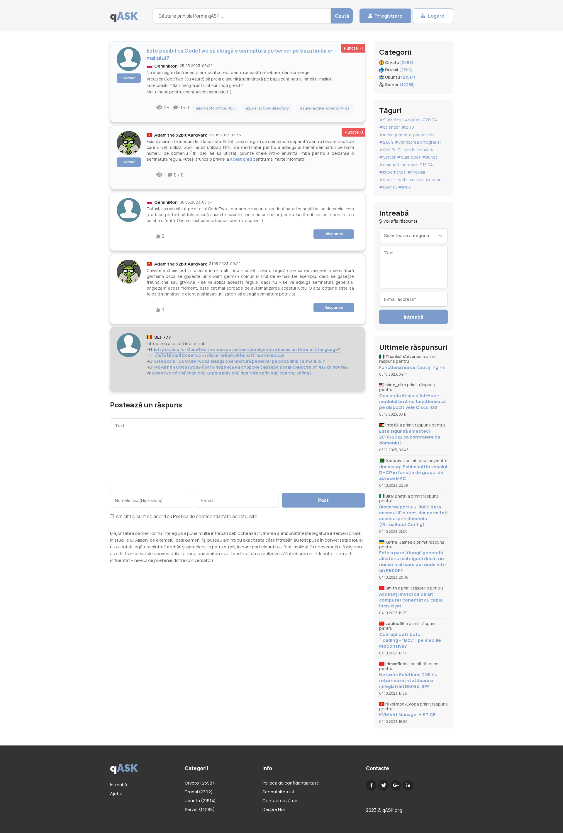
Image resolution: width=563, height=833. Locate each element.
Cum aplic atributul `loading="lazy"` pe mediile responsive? (410, 640)
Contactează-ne (279, 800)
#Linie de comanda (416, 149)
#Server (387, 157)
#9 (382, 119)
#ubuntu (388, 187)
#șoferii (412, 119)
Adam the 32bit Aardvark (180, 135)
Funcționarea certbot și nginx (412, 367)
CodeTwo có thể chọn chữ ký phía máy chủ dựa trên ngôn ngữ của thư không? (232, 373)
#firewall (416, 172)
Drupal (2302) (199, 792)
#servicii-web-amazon (401, 179)
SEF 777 (162, 337)
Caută (342, 16)
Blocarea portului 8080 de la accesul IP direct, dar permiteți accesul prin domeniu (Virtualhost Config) (413, 516)
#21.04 (386, 142)
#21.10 (407, 127)
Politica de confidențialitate (202, 516)
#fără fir (387, 149)
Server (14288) (200, 809)
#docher (434, 179)
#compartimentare (398, 164)
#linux (404, 187)
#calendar (389, 127)
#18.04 (426, 164)
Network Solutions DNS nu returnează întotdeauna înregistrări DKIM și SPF (408, 680)
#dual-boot (408, 157)
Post (323, 500)
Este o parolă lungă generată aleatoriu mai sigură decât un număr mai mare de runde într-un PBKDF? (413, 561)
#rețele (395, 119)
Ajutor (116, 793)
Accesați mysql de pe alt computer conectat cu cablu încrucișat (411, 600)
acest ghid (241, 159)
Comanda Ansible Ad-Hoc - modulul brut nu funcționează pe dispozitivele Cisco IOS (412, 401)
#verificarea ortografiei (418, 142)
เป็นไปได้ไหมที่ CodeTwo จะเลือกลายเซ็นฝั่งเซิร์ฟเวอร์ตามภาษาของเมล (219, 355)
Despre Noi (273, 809)
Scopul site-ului (278, 792)
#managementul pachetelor (407, 134)
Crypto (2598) (199, 783)
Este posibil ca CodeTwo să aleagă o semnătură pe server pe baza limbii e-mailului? (239, 361)
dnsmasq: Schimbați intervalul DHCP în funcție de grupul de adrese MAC (413, 472)
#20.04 (429, 119)
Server (129, 77)
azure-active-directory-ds (325, 108)
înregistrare (388, 16)
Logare (436, 16)
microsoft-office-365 (215, 108)
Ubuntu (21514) (200, 800)
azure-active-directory (267, 108)
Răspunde (334, 233)
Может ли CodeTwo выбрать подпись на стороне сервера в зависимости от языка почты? (251, 367)
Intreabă (413, 317)
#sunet (429, 157)
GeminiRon (166, 66)
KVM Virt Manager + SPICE (407, 715)
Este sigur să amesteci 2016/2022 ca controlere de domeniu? (409, 437)
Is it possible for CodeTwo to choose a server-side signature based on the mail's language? (247, 349)
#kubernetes (392, 172)
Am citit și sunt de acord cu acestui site (186, 517)
